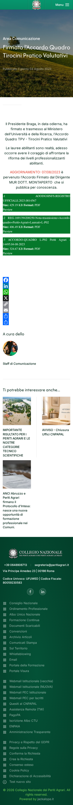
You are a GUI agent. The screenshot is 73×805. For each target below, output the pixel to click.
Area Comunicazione (21, 38)
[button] (62, 4)
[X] (36, 298)
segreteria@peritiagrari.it (52, 565)
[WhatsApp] (36, 292)
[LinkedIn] (36, 286)
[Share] (36, 316)
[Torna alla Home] (36, 4)
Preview (8, 209)
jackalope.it (45, 799)
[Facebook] (36, 280)
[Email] (36, 310)
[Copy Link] (36, 304)
